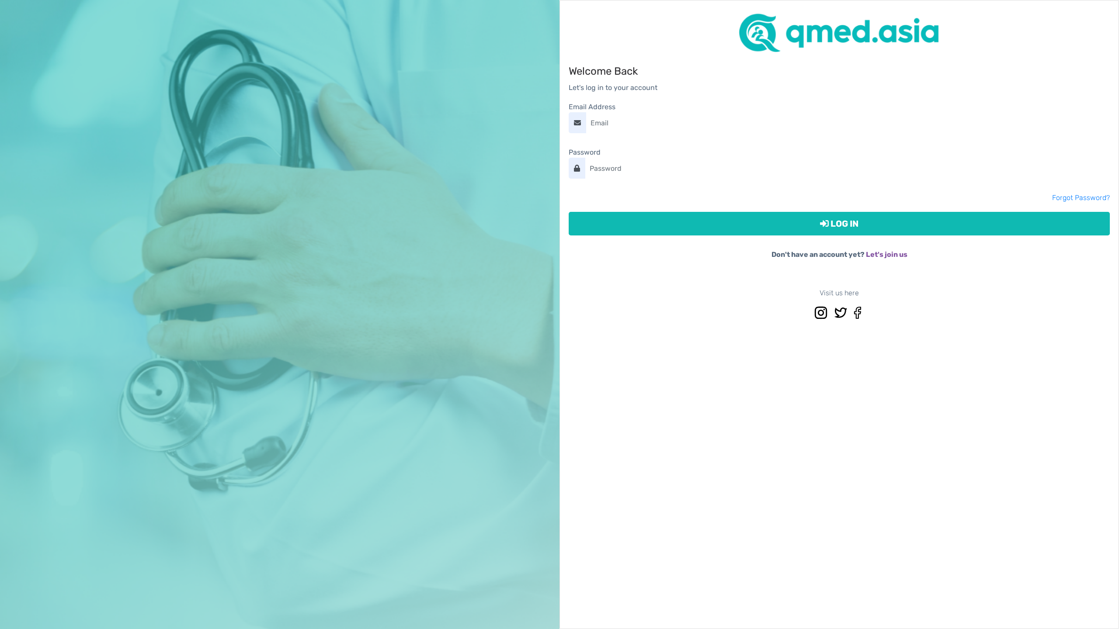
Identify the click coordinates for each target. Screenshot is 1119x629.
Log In (843, 223)
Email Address (592, 107)
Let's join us (886, 254)
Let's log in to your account (613, 87)
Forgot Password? (1081, 198)
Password (585, 152)
